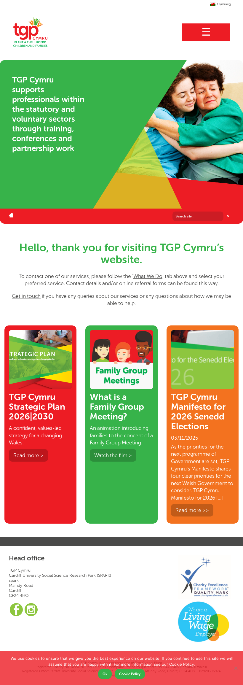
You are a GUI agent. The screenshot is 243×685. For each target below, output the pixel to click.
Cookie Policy (129, 674)
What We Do (147, 276)
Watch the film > (113, 455)
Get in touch (26, 296)
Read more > (28, 455)
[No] (236, 668)
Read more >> (192, 510)
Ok (105, 674)
